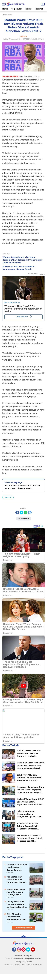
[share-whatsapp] (25, 512)
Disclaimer (18, 956)
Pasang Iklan (29, 956)
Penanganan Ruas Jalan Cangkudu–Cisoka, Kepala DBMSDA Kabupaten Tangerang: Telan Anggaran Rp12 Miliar (17, 892)
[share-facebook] (17, 512)
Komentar (25, 519)
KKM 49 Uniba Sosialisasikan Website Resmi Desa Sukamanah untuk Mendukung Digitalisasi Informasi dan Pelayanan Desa (17, 917)
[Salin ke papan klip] (30, 512)
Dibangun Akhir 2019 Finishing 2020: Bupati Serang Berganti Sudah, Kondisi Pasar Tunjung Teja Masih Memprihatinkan (17, 867)
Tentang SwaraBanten (23, 962)
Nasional (39, 9)
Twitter (29, 953)
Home (5, 9)
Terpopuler (16, 9)
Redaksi (38, 959)
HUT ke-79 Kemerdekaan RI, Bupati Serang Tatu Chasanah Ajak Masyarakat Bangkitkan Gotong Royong (22, 487)
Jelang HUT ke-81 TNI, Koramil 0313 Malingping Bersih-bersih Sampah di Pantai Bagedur (16, 904)
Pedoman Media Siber (14, 959)
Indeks (28, 9)
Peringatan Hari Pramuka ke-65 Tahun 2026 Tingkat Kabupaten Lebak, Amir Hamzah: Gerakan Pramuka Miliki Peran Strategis (17, 880)
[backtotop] (23, 937)
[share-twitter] (21, 512)
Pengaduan (29, 959)
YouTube (35, 953)
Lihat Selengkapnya (23, 928)
